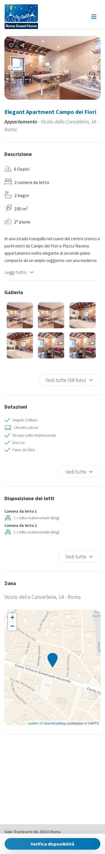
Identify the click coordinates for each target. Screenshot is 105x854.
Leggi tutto (15, 272)
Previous (14, 69)
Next (99, 69)
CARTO (93, 723)
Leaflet (33, 723)
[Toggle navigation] (94, 16)
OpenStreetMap (54, 723)
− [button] (12, 626)
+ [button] (12, 617)
